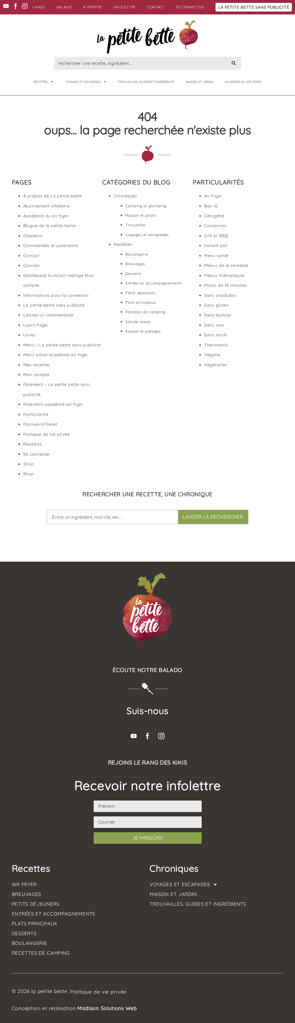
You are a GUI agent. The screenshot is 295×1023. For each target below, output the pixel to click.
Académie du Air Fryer (243, 82)
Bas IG (211, 206)
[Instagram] (25, 6)
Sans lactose (217, 315)
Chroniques (125, 196)
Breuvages (135, 263)
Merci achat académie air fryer (55, 354)
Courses (31, 265)
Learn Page (35, 325)
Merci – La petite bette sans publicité (62, 345)
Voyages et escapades (83, 82)
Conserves (215, 225)
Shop (28, 464)
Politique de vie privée (46, 434)
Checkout (33, 235)
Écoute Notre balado (147, 670)
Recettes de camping (145, 311)
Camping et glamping (146, 205)
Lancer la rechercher (213, 517)
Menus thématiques (224, 275)
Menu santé (216, 255)
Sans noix (214, 325)
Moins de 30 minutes (225, 285)
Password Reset (40, 424)
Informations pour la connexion (56, 295)
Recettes (41, 82)
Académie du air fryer (46, 215)
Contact (155, 7)
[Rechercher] (233, 63)
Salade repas (137, 321)
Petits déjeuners (140, 292)
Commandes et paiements (50, 245)
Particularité (36, 414)
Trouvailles (135, 224)
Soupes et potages (143, 331)
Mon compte (36, 374)
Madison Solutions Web (107, 1008)
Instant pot (216, 245)
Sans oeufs (215, 334)
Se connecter (190, 7)
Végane (212, 354)
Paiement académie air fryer (53, 404)
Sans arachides (220, 295)
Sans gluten (216, 305)
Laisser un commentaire (48, 315)
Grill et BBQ (216, 235)
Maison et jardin (199, 82)
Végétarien (215, 364)
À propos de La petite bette (52, 196)
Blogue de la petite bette (49, 225)
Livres (38, 7)
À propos (92, 7)
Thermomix (216, 345)
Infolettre (124, 7)
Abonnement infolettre (46, 206)
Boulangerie (136, 254)
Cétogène (214, 215)
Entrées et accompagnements (153, 283)
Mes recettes (36, 364)
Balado (64, 7)
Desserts (133, 273)
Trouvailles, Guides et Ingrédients (146, 82)
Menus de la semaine (226, 265)
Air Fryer (213, 196)
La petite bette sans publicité (253, 7)
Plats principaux (140, 302)
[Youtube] (6, 6)
